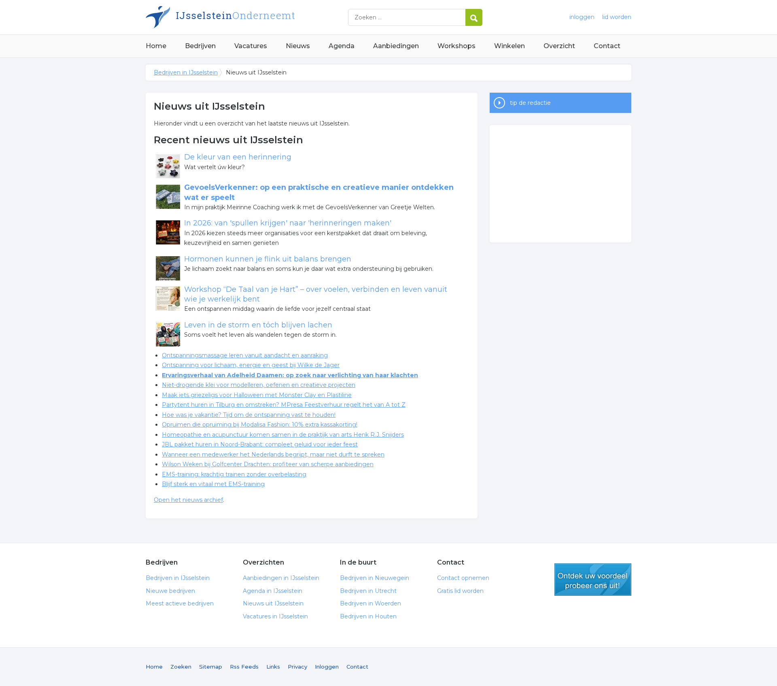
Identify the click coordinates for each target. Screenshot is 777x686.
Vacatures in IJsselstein (275, 616)
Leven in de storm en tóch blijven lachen (258, 325)
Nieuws (298, 46)
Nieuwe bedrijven (170, 591)
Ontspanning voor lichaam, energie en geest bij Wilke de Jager (251, 365)
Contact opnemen (463, 578)
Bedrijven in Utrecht (368, 591)
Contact (607, 46)
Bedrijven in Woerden (370, 603)
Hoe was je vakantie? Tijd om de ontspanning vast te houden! (248, 414)
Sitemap (210, 666)
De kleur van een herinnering (237, 157)
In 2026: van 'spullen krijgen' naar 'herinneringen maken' (287, 223)
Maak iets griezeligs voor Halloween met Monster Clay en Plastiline (257, 395)
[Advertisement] (560, 183)
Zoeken (180, 666)
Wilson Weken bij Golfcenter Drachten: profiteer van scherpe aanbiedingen (268, 464)
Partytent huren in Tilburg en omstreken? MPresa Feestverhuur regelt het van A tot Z (283, 404)
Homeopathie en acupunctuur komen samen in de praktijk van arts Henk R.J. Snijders (283, 434)
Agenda (342, 46)
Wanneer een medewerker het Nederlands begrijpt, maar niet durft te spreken (273, 454)
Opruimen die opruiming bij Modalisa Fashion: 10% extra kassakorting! (259, 424)
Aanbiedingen (396, 46)
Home (156, 46)
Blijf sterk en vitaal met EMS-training (213, 484)
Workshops (456, 46)
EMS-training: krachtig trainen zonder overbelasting (234, 474)
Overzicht (559, 46)
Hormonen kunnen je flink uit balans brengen (267, 259)
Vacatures (250, 46)
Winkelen (509, 46)
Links (273, 666)
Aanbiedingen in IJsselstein (281, 578)
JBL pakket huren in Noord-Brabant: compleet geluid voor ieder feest (260, 444)
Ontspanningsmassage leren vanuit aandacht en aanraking (245, 355)
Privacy (297, 666)
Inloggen (327, 666)
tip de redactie (530, 102)
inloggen (581, 17)
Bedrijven (200, 46)
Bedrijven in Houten (368, 616)
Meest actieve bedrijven (180, 603)
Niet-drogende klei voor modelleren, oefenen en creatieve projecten (258, 385)
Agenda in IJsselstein (272, 591)
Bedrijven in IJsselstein (247, 17)
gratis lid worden (592, 579)
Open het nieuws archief (188, 499)
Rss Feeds (244, 666)
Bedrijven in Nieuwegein (374, 578)
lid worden (616, 17)
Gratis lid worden (460, 591)
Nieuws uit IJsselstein (273, 603)
